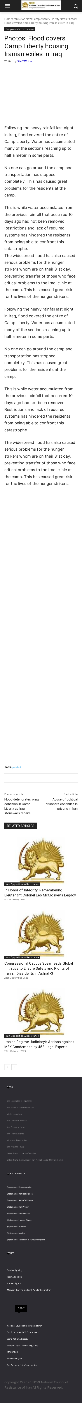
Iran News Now (22, 19)
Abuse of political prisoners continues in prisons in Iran (62, 804)
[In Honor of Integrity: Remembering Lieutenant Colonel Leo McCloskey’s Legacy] (41, 860)
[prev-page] (7, 1067)
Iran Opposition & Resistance (22, 884)
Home (8, 19)
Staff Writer (24, 61)
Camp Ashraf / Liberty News (49, 19)
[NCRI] (41, 5)
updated (16, 767)
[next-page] (14, 1067)
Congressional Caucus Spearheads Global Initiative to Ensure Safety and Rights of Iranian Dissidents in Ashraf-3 (38, 968)
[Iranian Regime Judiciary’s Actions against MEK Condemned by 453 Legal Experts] (41, 1012)
